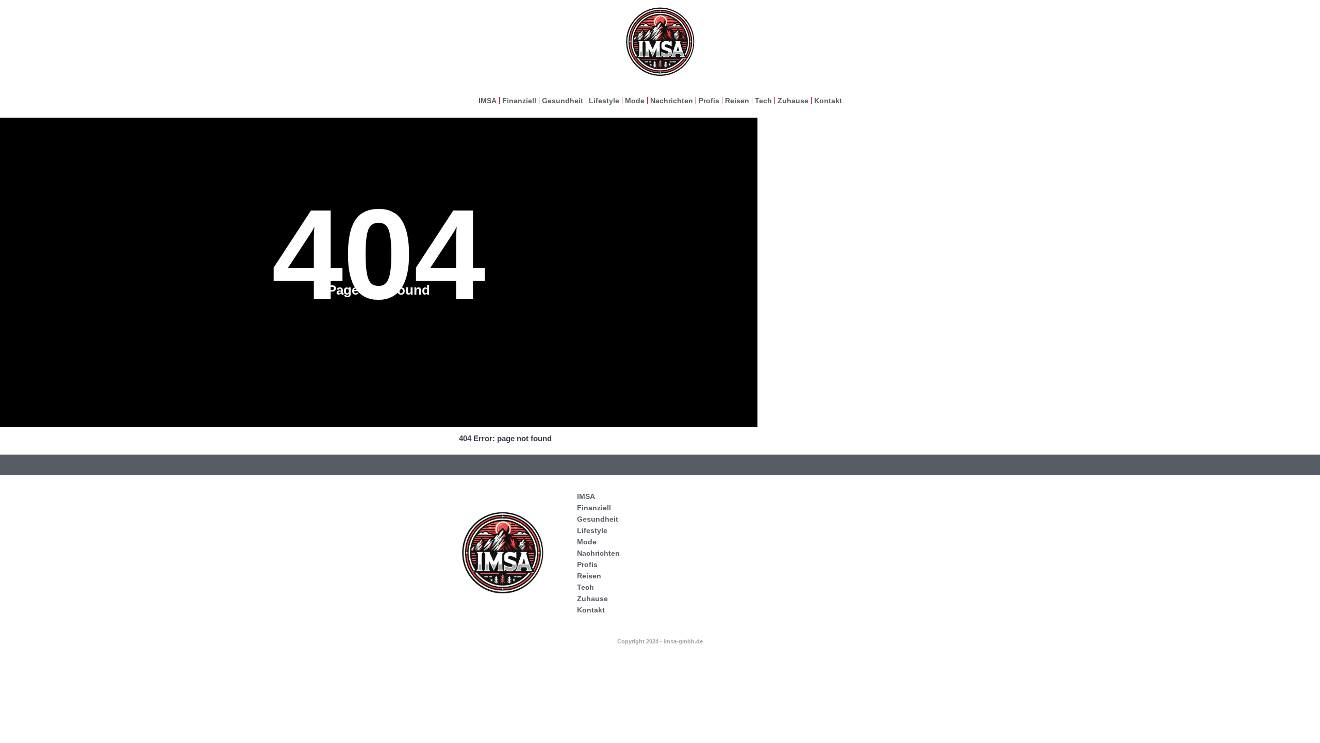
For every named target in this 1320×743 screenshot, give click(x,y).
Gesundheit (562, 100)
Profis (709, 100)
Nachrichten (671, 100)
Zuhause (793, 100)
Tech (763, 100)
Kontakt (828, 100)
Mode (635, 100)
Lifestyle (604, 100)
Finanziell (519, 100)
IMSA (487, 100)
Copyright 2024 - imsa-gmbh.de (660, 641)
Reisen (737, 100)
